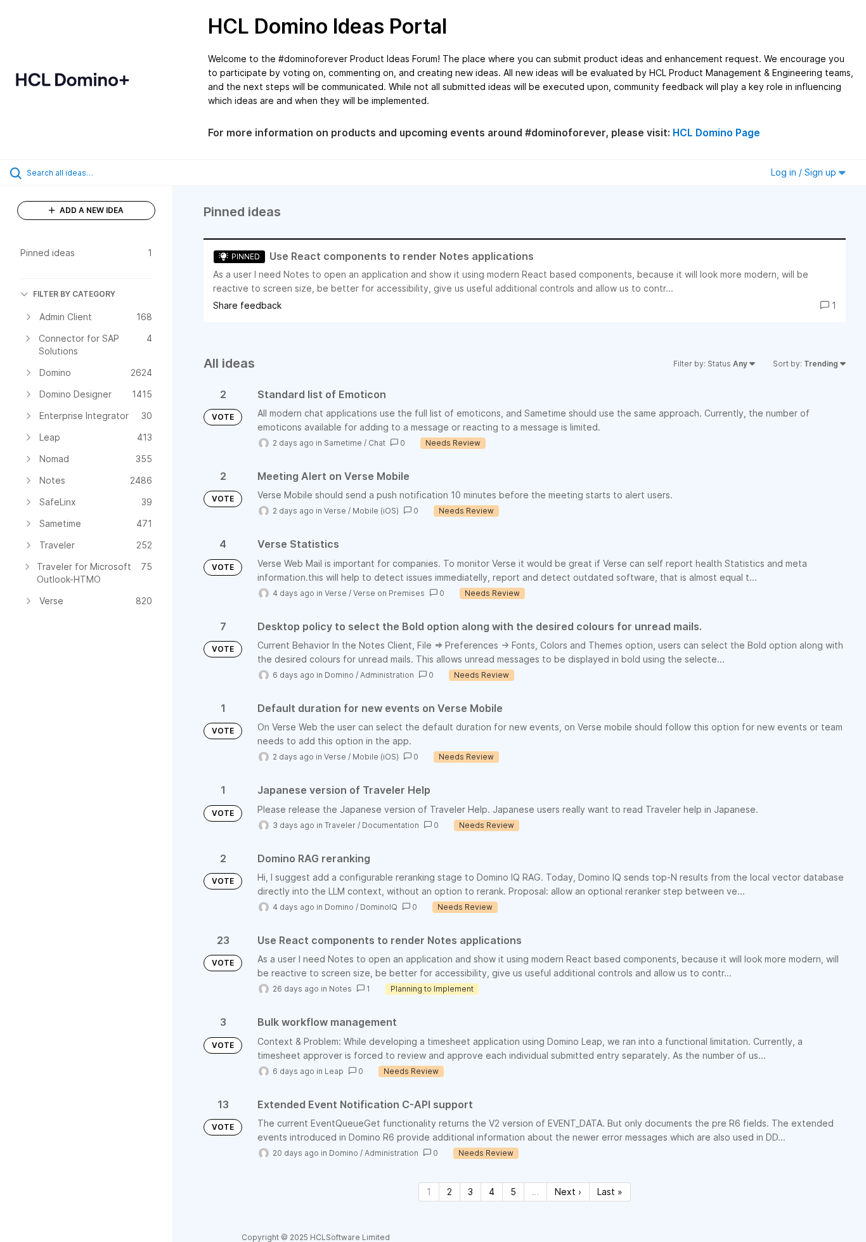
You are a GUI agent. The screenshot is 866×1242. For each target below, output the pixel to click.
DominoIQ (378, 907)
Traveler (340, 825)
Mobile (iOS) (375, 510)
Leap (334, 1071)
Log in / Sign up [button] (805, 172)
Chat (376, 443)
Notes (340, 988)
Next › (568, 1191)
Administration (387, 675)
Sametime (343, 443)
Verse (335, 510)
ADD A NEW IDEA (91, 210)
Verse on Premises (389, 593)
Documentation (390, 825)
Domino (339, 675)
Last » (610, 1191)
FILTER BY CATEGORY (74, 294)
